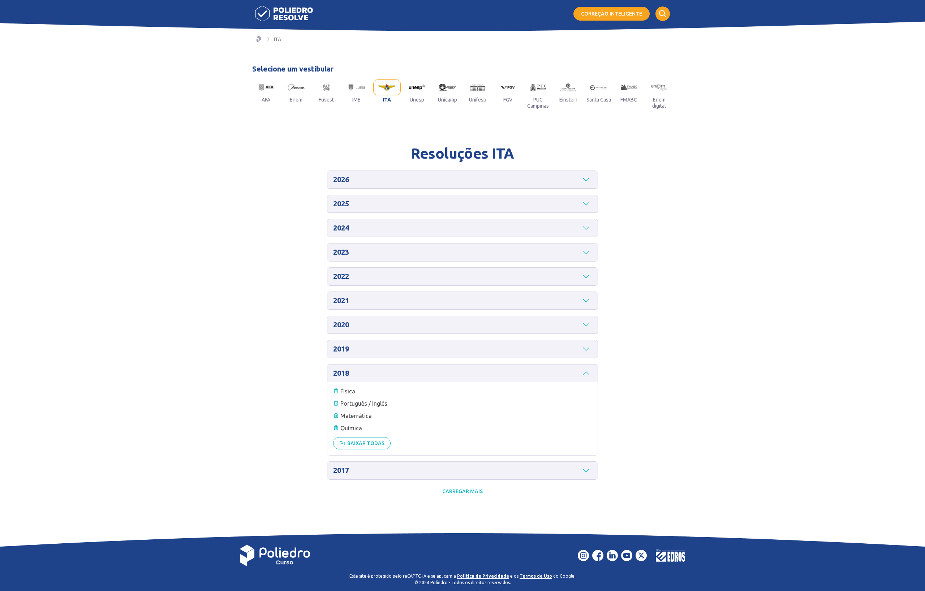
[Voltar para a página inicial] (275, 555)
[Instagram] (583, 555)
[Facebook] (598, 555)
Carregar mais (462, 491)
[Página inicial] (284, 13)
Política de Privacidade (483, 576)
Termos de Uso (536, 576)
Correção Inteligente (611, 14)
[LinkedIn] (612, 555)
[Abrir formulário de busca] (662, 14)
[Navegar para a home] (258, 39)
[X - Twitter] (641, 555)
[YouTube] (627, 555)
